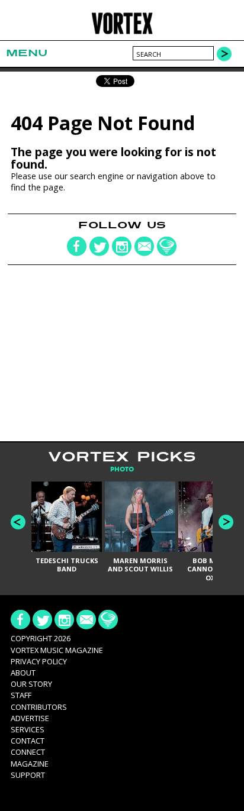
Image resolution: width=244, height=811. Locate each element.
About (23, 672)
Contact (27, 740)
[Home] (122, 32)
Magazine (30, 763)
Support (28, 775)
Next (226, 522)
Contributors (39, 707)
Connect (28, 752)
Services (27, 729)
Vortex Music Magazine (57, 650)
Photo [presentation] (122, 469)
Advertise (30, 718)
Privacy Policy (39, 661)
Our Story (31, 683)
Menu (26, 53)
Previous (18, 522)
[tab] (122, 469)
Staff (21, 695)
